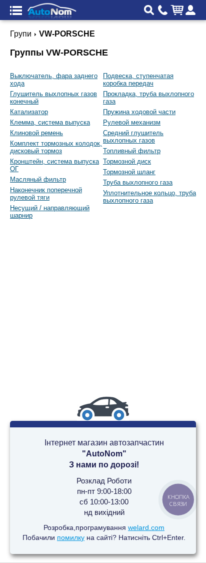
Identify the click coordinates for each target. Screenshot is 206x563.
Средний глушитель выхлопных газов (133, 136)
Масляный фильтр (38, 179)
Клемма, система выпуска (50, 122)
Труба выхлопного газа (137, 182)
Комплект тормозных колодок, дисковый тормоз (56, 147)
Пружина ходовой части (139, 112)
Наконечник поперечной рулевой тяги (46, 193)
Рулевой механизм (131, 122)
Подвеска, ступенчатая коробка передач (138, 79)
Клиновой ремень (36, 133)
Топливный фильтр (131, 151)
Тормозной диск (127, 161)
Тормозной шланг (129, 172)
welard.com (146, 527)
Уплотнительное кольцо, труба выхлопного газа (149, 196)
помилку (70, 537)
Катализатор (29, 112)
